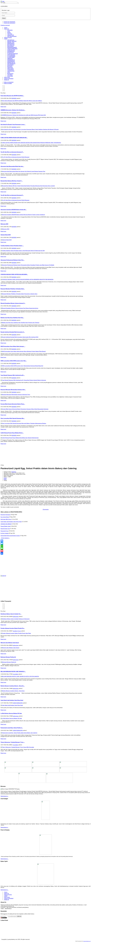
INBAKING (10, 58)
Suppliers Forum (17, 631)
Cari (2, 2)
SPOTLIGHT (10, 68)
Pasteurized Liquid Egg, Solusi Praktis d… (12, 727)
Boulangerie (10, 73)
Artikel (5, 38)
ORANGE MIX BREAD (6, 524)
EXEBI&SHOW (11, 51)
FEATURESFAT (11, 54)
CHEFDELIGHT (11, 50)
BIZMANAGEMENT (12, 47)
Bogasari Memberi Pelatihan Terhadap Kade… (13, 288)
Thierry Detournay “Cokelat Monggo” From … (13, 742)
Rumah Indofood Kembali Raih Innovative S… (13, 332)
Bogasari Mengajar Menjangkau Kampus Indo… (13, 389)
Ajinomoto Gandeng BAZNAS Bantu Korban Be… (14, 209)
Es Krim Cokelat (4, 533)
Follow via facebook (8, 82)
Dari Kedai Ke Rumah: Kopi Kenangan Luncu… (13, 124)
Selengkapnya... (5, 796)
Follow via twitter (8, 83)
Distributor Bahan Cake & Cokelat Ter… (11, 613)
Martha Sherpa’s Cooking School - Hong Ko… (13, 685)
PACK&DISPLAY (11, 63)
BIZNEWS (9, 66)
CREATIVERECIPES (12, 48)
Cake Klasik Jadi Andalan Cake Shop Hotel (11, 521)
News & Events (8, 37)
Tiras (8, 31)
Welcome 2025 (4, 224)
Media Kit (6, 79)
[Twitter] (46, 543)
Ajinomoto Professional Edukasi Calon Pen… (13, 260)
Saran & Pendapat (8, 78)
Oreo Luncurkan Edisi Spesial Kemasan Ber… (13, 418)
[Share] (46, 553)
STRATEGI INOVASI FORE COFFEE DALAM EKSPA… (14, 274)
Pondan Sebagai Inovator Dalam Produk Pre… (13, 628)
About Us (6, 28)
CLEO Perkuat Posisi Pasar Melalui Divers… (12, 432)
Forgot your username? (9, 22)
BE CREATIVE (10, 45)
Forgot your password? (9, 21)
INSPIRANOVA (11, 61)
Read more (3, 106)
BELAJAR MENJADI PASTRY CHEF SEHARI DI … (13, 671)
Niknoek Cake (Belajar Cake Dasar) (10, 642)
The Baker (10, 74)
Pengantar (10, 30)
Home (5, 27)
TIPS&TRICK (10, 69)
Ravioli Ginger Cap (5, 528)
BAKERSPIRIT (11, 43)
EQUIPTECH (10, 52)
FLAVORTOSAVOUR (12, 53)
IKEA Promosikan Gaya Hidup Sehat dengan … (13, 346)
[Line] (46, 548)
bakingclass (16, 616)
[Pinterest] (46, 551)
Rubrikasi (13, 471)
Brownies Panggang (5, 514)
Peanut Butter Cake (6, 526)
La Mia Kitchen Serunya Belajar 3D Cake (11, 713)
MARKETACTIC (11, 62)
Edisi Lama (7, 77)
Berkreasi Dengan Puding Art (8, 657)
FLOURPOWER (11, 56)
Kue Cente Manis (5, 517)
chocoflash (15, 674)
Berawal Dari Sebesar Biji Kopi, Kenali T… (12, 180)
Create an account (5, 25)
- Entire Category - (5, 538)
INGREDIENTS (11, 59)
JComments (46, 509)
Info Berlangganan (12, 36)
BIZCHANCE (10, 46)
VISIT (8, 72)
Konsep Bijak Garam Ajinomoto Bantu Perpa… (13, 404)
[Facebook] (46, 541)
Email (5, 479)
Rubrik (9, 32)
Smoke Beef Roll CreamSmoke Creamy (10, 535)
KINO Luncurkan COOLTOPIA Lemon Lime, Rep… (14, 360)
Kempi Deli (10, 76)
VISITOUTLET (11, 71)
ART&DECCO (10, 40)
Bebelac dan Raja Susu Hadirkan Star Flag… (12, 317)
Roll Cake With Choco (6, 519)
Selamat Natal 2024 (6, 234)
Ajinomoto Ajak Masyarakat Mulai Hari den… (12, 166)
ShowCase (10, 67)
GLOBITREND (11, 57)
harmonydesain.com (87, 941)
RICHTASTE (10, 64)
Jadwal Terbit (10, 35)
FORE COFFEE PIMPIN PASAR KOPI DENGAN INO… (14, 137)
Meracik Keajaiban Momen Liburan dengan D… (13, 303)
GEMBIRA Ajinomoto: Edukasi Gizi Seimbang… (13, 110)
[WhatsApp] (46, 546)
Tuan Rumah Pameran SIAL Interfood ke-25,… (13, 375)
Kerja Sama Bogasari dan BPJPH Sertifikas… (12, 95)
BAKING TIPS (10, 42)
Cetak (5, 478)
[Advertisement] (10, 454)
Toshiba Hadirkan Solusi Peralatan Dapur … (12, 245)
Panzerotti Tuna (4, 531)
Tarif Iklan (9, 33)
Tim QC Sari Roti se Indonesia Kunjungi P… (12, 152)
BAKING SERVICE (11, 41)
